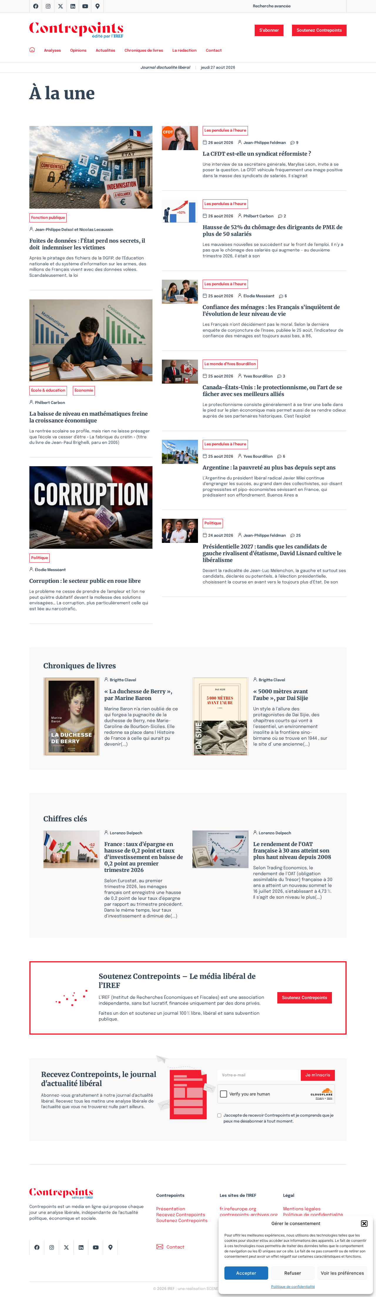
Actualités (105, 51)
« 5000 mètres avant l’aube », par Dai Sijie (280, 695)
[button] (364, 1223)
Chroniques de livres (144, 51)
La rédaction (184, 51)
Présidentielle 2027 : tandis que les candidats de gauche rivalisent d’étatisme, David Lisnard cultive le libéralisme (272, 553)
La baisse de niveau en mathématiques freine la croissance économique (88, 417)
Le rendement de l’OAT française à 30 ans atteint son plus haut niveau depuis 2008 (292, 850)
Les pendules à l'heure (225, 130)
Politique (39, 558)
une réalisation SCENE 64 (200, 1289)
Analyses (52, 51)
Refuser (292, 1273)
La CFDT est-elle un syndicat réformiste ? (258, 153)
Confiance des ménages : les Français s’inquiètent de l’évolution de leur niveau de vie (271, 310)
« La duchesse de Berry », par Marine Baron (138, 695)
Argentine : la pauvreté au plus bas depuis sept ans (269, 467)
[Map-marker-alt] (97, 6)
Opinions (78, 51)
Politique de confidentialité (293, 1286)
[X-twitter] (60, 6)
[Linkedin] (73, 6)
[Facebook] (36, 6)
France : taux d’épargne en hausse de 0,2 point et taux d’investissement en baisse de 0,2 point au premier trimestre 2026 (143, 857)
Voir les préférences (342, 1273)
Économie (84, 390)
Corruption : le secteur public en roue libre (85, 581)
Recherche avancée (272, 6)
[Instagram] (48, 6)
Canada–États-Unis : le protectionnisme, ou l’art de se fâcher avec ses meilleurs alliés (272, 390)
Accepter (246, 1273)
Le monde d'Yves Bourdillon (230, 364)
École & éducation (48, 390)
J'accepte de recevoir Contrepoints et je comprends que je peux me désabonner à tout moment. (278, 1118)
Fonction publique (48, 218)
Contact (214, 51)
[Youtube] (85, 6)
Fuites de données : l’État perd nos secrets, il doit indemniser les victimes (87, 244)
